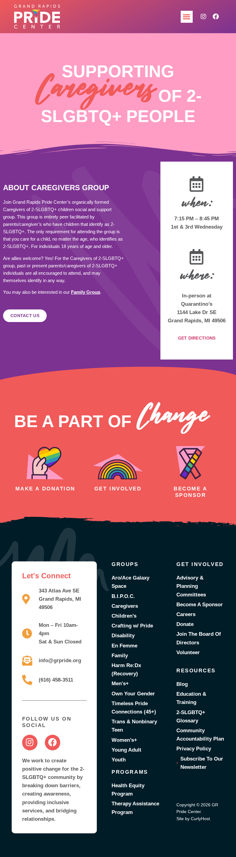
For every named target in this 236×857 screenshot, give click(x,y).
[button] (187, 17)
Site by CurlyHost (193, 818)
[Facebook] (216, 16)
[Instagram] (203, 16)
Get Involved (118, 489)
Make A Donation (45, 489)
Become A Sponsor (190, 492)
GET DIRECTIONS (197, 338)
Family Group (85, 292)
